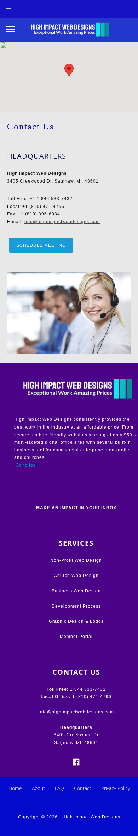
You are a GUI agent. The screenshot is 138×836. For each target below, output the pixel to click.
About (38, 788)
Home (15, 788)
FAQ (59, 788)
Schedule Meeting (41, 245)
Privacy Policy (115, 788)
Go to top (26, 465)
